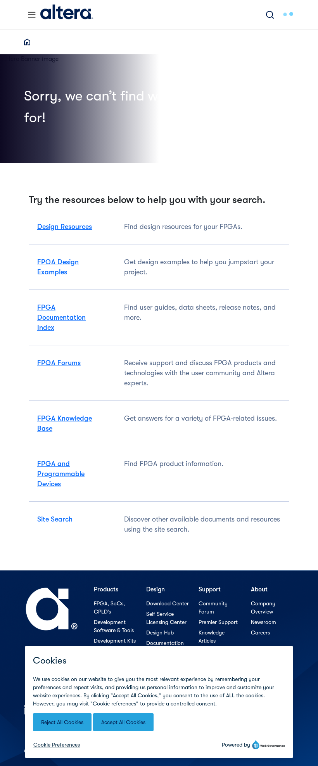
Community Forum (213, 607)
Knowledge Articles (212, 636)
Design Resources (64, 226)
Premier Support (218, 622)
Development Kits (115, 641)
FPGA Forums (59, 363)
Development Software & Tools (114, 626)
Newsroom (263, 622)
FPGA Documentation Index (61, 317)
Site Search (55, 519)
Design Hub (160, 632)
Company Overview (263, 607)
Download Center (167, 603)
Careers (260, 632)
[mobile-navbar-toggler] (32, 15)
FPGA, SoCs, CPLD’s (109, 607)
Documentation (165, 643)
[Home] (67, 14)
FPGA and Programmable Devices (61, 474)
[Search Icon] (270, 14)
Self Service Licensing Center (166, 618)
